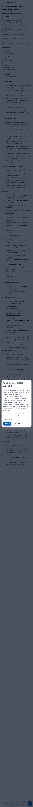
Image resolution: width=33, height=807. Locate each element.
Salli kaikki (7, 424)
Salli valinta (17, 424)
